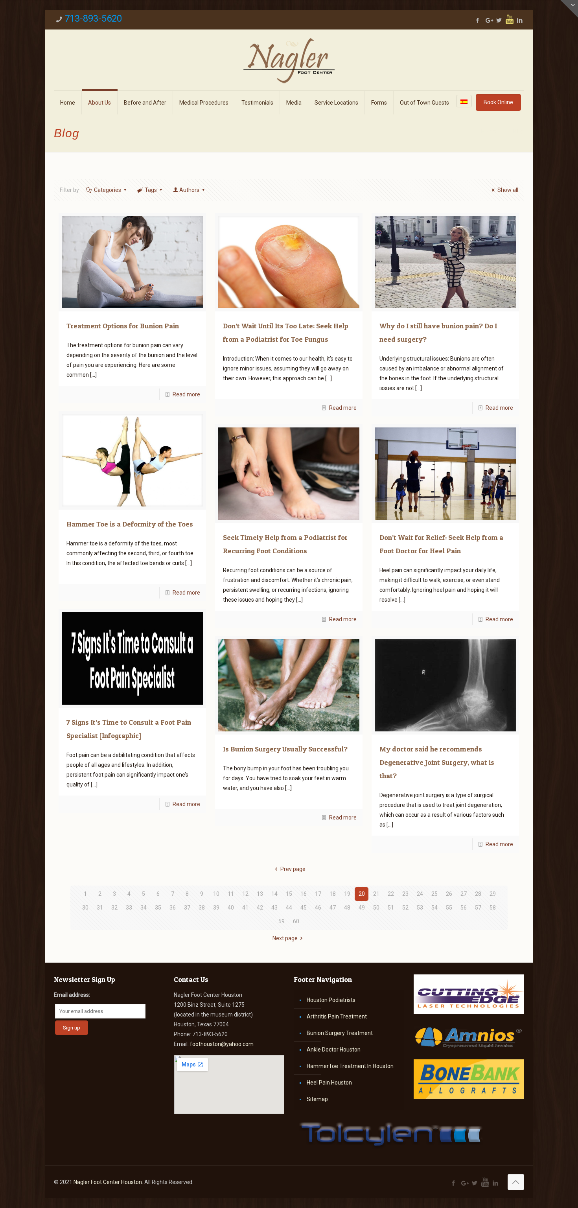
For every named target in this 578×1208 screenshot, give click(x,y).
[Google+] (488, 20)
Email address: (72, 995)
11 (231, 894)
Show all (507, 190)
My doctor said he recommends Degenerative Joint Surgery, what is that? (436, 762)
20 (362, 894)
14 (274, 894)
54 (434, 907)
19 (347, 894)
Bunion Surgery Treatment (340, 1033)
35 (158, 907)
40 (231, 907)
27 (463, 894)
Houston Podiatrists (331, 1000)
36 (172, 907)
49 (362, 907)
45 (303, 907)
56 (463, 907)
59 (281, 921)
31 (100, 907)
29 (493, 894)
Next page (285, 938)
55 (449, 907)
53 (420, 907)
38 (202, 907)
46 (318, 907)
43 (274, 907)
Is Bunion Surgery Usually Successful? (285, 749)
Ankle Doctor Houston (334, 1049)
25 (434, 894)
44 (289, 907)
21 (376, 894)
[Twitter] (499, 20)
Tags (151, 190)
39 (216, 907)
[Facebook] (478, 20)
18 (332, 894)
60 (296, 921)
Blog (518, 131)
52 (405, 907)
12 (245, 894)
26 (449, 894)
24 (420, 894)
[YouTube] (510, 19)
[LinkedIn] (520, 20)
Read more (186, 394)
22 (391, 894)
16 (303, 894)
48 (347, 907)
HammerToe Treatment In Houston (350, 1066)
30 (85, 907)
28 (478, 894)
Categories (107, 190)
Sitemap (317, 1099)
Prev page (293, 869)
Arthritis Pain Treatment (337, 1016)
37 (187, 907)
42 (260, 907)
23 (405, 894)
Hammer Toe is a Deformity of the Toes (129, 524)
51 (391, 907)
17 (318, 894)
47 (332, 907)
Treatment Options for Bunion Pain (122, 326)
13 (260, 894)
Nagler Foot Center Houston (108, 1182)
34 (143, 907)
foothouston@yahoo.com (222, 1044)
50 (376, 907)
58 (493, 907)
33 (129, 907)
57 (478, 907)
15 (289, 894)
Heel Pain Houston (329, 1082)
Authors (189, 190)
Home (488, 131)
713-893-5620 (93, 18)
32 (114, 907)
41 (245, 907)
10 (216, 894)
